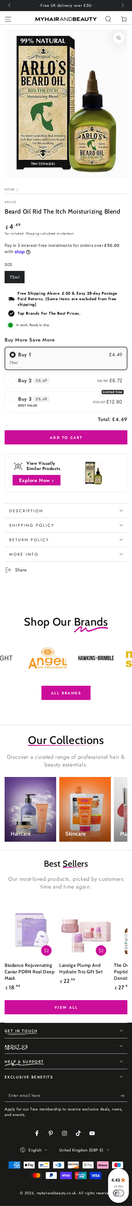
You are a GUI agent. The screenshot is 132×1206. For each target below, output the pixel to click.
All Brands (66, 693)
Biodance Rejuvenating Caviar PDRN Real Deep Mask (30, 972)
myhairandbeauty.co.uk (56, 1193)
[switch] (118, 1193)
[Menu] (8, 19)
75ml (17, 278)
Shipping (33, 233)
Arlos (10, 202)
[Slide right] (122, 5)
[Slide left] (10, 5)
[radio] (66, 358)
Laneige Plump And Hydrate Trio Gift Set (81, 969)
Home (10, 189)
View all (66, 1007)
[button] (108, 19)
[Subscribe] (123, 1095)
